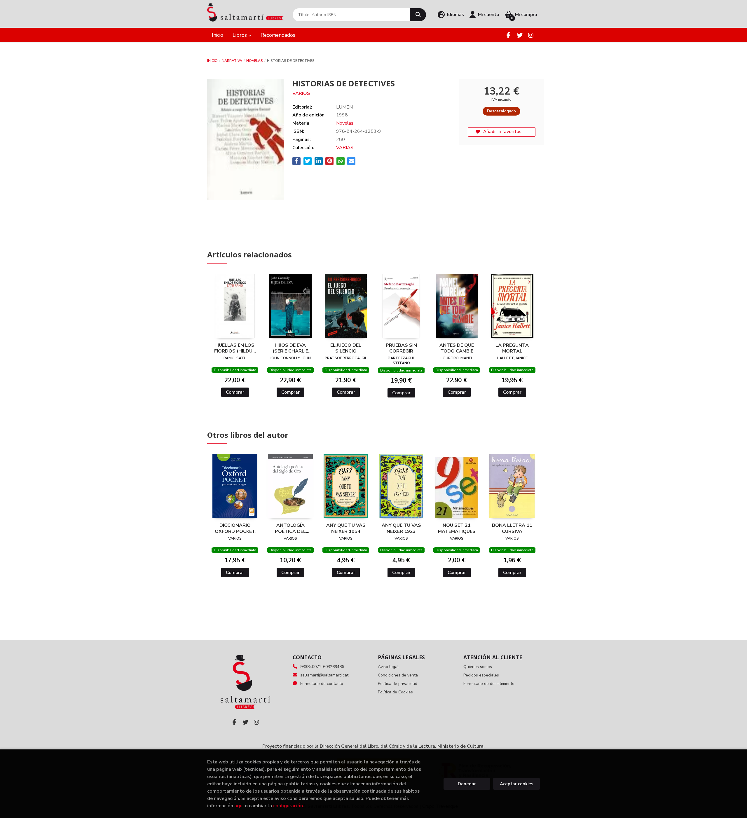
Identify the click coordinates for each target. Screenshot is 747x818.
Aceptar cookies (516, 784)
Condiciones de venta (398, 675)
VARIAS (344, 147)
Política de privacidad (397, 683)
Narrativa (232, 60)
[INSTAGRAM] (530, 35)
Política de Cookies (395, 692)
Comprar (235, 392)
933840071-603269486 (322, 666)
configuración (288, 805)
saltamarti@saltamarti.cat (324, 675)
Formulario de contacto (321, 683)
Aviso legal (388, 666)
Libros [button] (240, 35)
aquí (239, 805)
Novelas (254, 60)
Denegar (467, 784)
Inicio (212, 60)
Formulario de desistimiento (488, 683)
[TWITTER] (519, 35)
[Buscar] (418, 14)
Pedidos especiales (481, 675)
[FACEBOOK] (508, 35)
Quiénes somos (477, 666)
